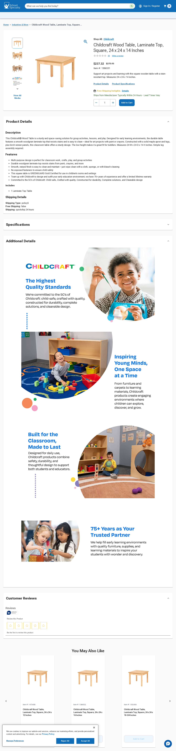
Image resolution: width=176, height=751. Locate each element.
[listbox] (17, 63)
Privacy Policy (48, 734)
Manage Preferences (15, 741)
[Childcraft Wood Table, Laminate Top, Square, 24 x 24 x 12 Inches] (37, 679)
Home (6, 25)
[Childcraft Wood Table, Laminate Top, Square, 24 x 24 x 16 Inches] (88, 679)
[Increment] (113, 102)
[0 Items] (165, 6)
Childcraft (109, 39)
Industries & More (20, 25)
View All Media (17, 97)
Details (125, 91)
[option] (17, 44)
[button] (149, 6)
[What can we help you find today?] (132, 6)
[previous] (6, 701)
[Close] (94, 728)
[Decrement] (96, 102)
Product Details (101, 84)
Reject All (65, 741)
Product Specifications (123, 84)
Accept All (85, 741)
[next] (17, 89)
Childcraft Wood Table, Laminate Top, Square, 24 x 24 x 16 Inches (87, 712)
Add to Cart (126, 102)
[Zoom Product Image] (85, 42)
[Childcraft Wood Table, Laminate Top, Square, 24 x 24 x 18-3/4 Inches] (138, 679)
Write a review (117, 56)
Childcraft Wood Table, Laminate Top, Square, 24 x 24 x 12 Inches (37, 712)
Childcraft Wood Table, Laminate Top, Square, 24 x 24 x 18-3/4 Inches (138, 712)
